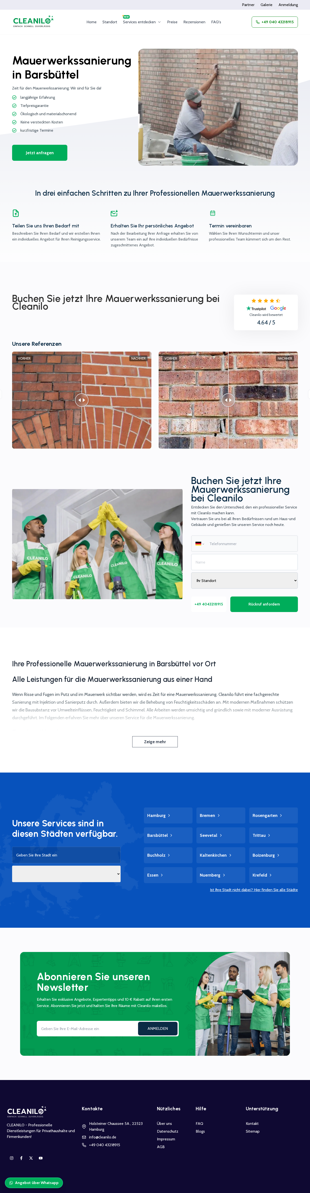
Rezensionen (194, 22)
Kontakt (252, 1123)
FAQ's (216, 22)
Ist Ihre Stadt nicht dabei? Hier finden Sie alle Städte (254, 889)
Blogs (200, 1131)
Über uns (164, 1123)
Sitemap (253, 1131)
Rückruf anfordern (264, 604)
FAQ (199, 1123)
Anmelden (157, 1028)
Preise (172, 22)
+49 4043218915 (208, 604)
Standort (109, 22)
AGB (161, 1147)
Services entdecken (139, 22)
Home (91, 22)
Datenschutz (167, 1131)
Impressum (166, 1139)
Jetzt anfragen (40, 152)
